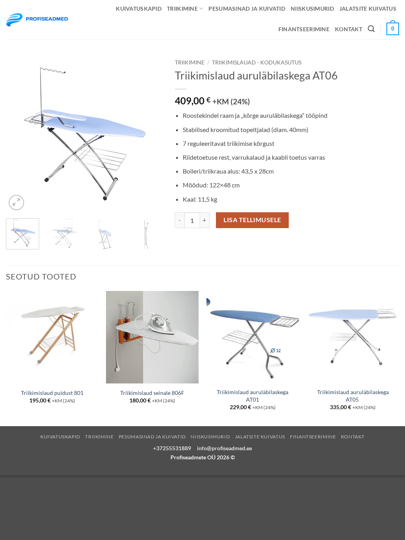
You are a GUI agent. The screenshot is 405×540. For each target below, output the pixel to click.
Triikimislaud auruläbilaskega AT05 (353, 396)
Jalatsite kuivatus (367, 8)
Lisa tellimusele (252, 219)
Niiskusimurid (312, 8)
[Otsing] (371, 29)
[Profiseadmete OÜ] (37, 19)
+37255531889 (172, 448)
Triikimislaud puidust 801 (52, 392)
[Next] (150, 133)
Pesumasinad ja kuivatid (246, 8)
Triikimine (182, 8)
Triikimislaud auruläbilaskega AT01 (252, 396)
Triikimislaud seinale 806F (152, 392)
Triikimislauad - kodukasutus (256, 62)
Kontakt (348, 29)
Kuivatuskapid (138, 8)
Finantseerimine (303, 29)
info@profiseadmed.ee (224, 448)
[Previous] (19, 133)
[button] (16, 202)
